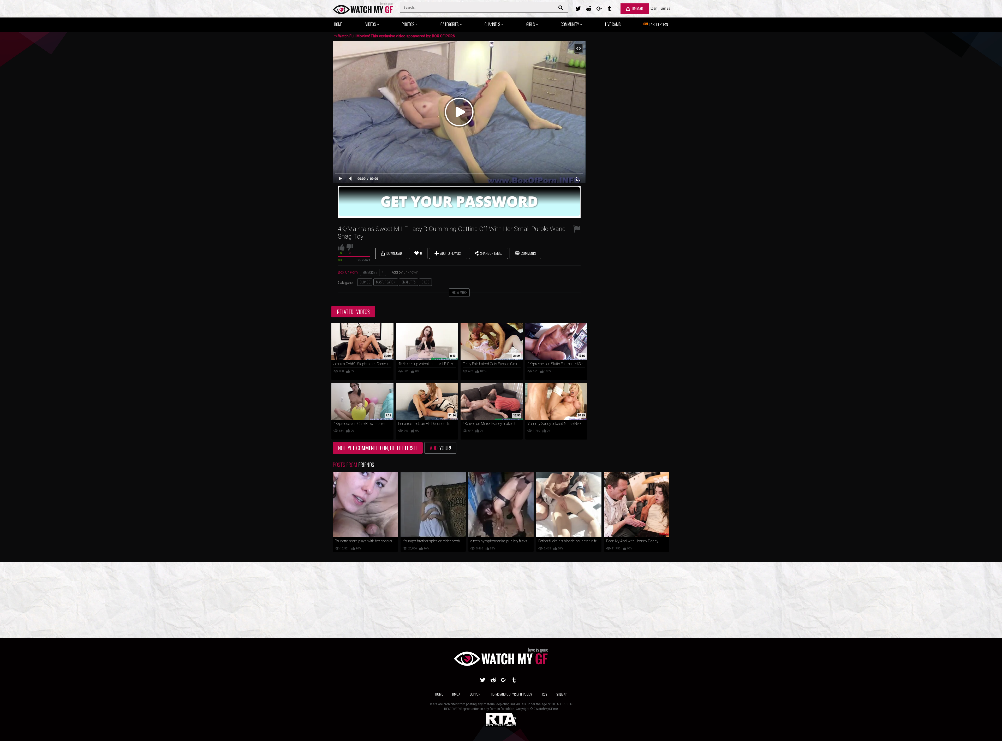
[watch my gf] (363, 8)
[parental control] (501, 726)
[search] (562, 7)
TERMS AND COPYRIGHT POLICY (512, 694)
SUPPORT (476, 694)
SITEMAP (561, 694)
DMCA (456, 694)
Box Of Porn (348, 272)
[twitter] (578, 8)
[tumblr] (609, 8)
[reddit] (588, 8)
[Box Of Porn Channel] (459, 216)
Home (439, 694)
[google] (599, 8)
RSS (544, 694)
